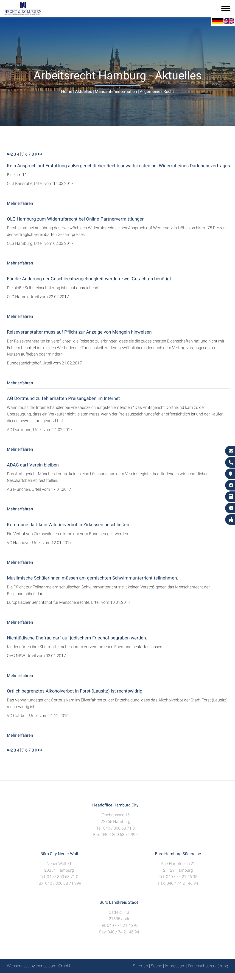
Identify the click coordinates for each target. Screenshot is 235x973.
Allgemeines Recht (157, 91)
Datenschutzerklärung (208, 965)
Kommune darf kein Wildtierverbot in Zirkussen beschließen (68, 524)
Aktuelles (83, 91)
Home (66, 91)
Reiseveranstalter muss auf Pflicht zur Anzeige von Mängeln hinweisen (79, 332)
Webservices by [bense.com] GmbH (38, 965)
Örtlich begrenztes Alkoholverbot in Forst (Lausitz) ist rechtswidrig (74, 691)
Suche (156, 965)
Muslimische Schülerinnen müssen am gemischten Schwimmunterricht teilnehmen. (92, 578)
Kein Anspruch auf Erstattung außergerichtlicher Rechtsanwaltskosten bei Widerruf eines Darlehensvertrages (118, 165)
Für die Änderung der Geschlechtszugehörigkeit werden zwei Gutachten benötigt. (89, 278)
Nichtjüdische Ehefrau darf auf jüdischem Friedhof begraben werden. (77, 638)
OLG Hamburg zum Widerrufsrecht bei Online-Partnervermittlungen (76, 219)
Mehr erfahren (20, 203)
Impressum (175, 965)
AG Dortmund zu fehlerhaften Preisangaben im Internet (63, 398)
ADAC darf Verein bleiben (33, 465)
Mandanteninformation (116, 91)
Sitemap (140, 965)
